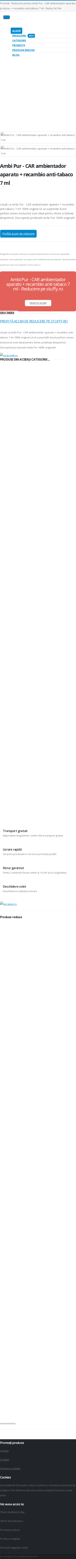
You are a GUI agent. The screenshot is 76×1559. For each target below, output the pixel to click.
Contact (4, 1450)
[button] (1, 1423)
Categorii (19, 40)
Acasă (16, 30)
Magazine (23, 35)
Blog (15, 55)
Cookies (4, 1459)
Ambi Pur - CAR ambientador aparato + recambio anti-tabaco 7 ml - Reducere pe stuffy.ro (38, 284)
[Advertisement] (38, 88)
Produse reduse (23, 50)
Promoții (18, 45)
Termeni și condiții (10, 1468)
